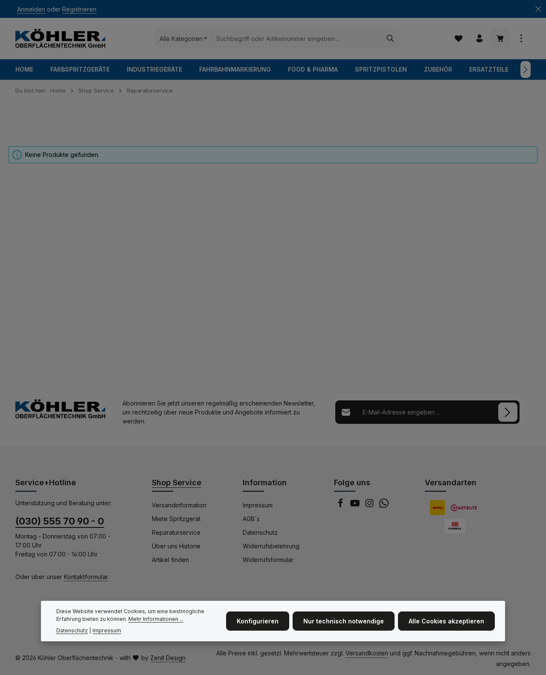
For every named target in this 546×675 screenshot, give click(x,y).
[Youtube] (355, 505)
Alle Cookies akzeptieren (446, 621)
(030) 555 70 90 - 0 (59, 521)
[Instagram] (370, 505)
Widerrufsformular (268, 559)
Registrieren (79, 9)
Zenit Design (168, 657)
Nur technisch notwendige (343, 621)
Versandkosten (367, 653)
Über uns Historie (176, 546)
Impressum (258, 505)
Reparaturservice (176, 532)
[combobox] (296, 38)
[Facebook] (341, 505)
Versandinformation (179, 505)
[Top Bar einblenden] (521, 38)
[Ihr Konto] (479, 38)
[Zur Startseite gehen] (60, 38)
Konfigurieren (258, 621)
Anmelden (31, 9)
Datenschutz (260, 532)
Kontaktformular (86, 576)
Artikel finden (170, 559)
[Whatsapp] (384, 505)
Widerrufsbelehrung (271, 546)
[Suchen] (390, 38)
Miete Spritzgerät (176, 518)
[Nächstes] (525, 69)
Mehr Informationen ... (155, 619)
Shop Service (176, 482)
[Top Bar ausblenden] (538, 9)
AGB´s (251, 518)
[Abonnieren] (507, 412)
